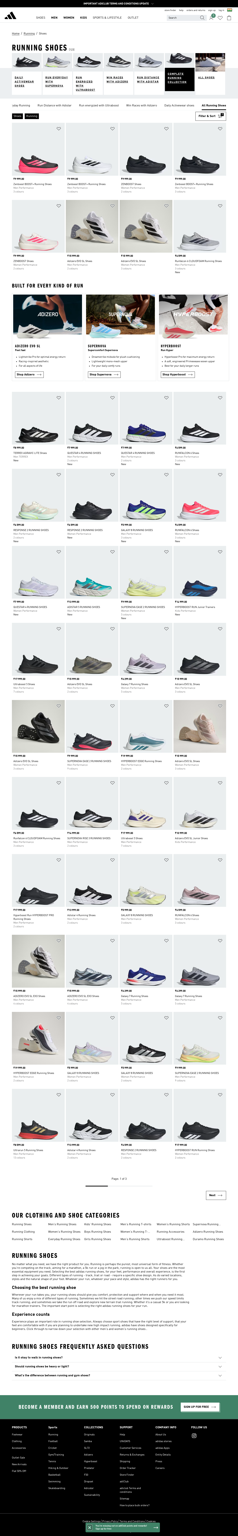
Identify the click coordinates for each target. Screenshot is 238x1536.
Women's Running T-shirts (134, 1232)
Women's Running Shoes (64, 1231)
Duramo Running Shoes (208, 1239)
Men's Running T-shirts (135, 1224)
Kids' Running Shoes (97, 1224)
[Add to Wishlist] (59, 129)
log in (221, 10)
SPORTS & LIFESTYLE (107, 17)
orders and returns (195, 10)
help (181, 10)
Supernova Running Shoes (205, 1225)
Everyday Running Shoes (64, 1239)
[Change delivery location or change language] (230, 10)
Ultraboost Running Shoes (169, 1240)
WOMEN (68, 17)
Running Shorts (22, 1239)
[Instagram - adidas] (208, 1436)
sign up (212, 10)
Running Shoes (22, 1224)
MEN (54, 17)
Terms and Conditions (132, 1521)
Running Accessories (170, 1231)
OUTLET (133, 17)
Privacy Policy (110, 1521)
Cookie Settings (92, 1521)
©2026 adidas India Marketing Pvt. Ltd (119, 1531)
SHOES (40, 17)
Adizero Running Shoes (208, 1231)
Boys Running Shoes (97, 1231)
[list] (119, 106)
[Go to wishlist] (220, 17)
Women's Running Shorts (173, 1224)
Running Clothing (23, 1231)
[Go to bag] (229, 17)
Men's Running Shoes (62, 1224)
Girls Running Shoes (97, 1239)
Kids (83, 17)
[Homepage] (10, 16)
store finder (170, 10)
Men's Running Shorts (134, 1239)
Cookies (151, 1521)
